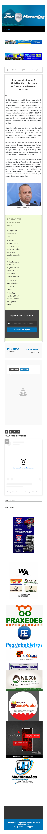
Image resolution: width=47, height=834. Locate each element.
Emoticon (24, 370)
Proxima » (35, 352)
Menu (7, 29)
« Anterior (10, 352)
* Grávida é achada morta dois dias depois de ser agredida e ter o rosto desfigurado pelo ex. (13, 249)
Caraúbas (8, 503)
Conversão (14, 370)
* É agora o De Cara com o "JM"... (12, 233)
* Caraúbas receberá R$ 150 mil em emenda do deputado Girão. (13, 299)
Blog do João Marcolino (29, 823)
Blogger (30, 827)
